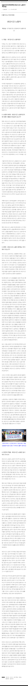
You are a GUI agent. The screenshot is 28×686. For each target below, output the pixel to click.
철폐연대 (7, 678)
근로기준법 (16, 677)
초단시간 (7, 677)
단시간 (11, 677)
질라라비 (11, 678)
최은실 (20, 677)
